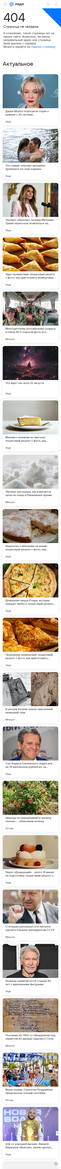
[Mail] (11, 4)
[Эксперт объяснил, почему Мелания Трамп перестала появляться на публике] (30, 208)
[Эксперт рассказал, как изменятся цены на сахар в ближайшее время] (30, 480)
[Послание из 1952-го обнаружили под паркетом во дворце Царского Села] (30, 1023)
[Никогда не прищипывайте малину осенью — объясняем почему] (30, 806)
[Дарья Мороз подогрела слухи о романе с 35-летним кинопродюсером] (30, 99)
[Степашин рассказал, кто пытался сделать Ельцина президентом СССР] (30, 915)
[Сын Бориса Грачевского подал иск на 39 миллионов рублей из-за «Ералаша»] (30, 752)
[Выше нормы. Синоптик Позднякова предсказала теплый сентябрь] (30, 1078)
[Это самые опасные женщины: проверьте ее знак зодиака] (30, 154)
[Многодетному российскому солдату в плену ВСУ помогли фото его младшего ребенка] (30, 317)
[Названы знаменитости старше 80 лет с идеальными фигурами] (30, 969)
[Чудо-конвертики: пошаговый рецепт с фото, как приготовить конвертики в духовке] (30, 262)
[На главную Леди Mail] (19, 4)
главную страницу (43, 46)
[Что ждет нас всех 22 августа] (30, 371)
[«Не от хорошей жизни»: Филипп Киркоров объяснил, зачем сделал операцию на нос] (30, 1132)
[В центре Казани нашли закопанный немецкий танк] (30, 697)
